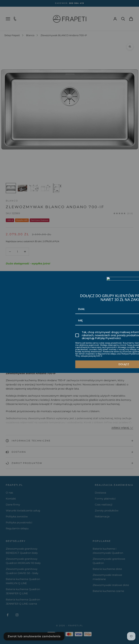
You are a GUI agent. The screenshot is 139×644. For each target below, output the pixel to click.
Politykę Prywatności (108, 338)
